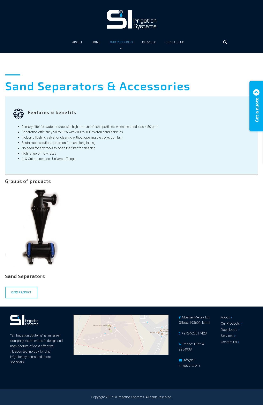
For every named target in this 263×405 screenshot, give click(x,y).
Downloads (229, 330)
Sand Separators (25, 276)
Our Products (121, 42)
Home (96, 42)
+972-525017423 (194, 333)
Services (149, 42)
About (77, 42)
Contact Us (175, 42)
